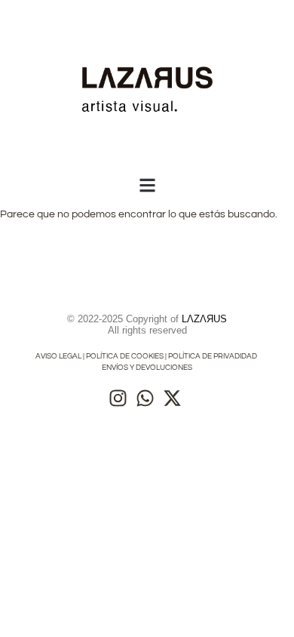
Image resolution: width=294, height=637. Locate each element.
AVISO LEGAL (58, 356)
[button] (147, 185)
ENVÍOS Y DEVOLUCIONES (147, 367)
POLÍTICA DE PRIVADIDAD (213, 356)
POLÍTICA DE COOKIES (125, 356)
